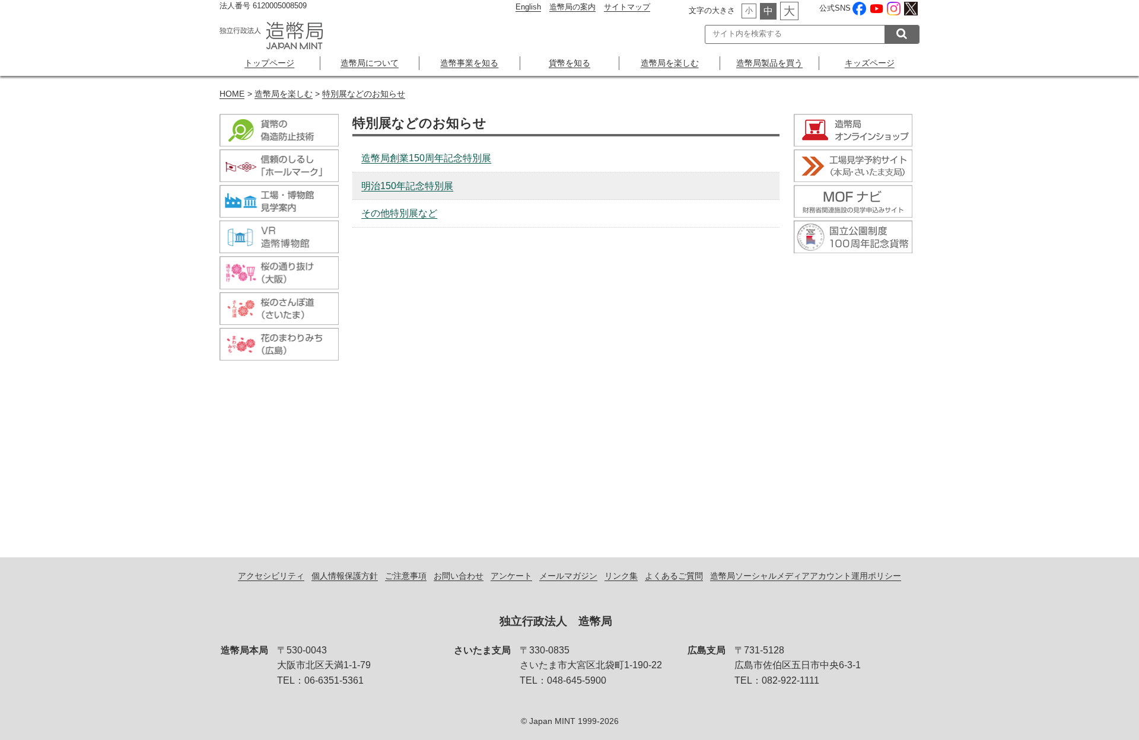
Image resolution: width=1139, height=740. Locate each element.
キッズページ (870, 63)
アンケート (511, 575)
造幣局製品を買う (769, 63)
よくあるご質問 (674, 575)
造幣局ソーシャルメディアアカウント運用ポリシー (805, 575)
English (528, 6)
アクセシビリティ (271, 575)
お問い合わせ (458, 575)
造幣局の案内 (572, 6)
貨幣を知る (569, 63)
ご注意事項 (406, 575)
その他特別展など (399, 213)
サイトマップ (627, 6)
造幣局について (370, 63)
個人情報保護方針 (344, 575)
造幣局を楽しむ (670, 63)
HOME (231, 94)
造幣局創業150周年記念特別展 (426, 158)
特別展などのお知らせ (363, 94)
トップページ (269, 63)
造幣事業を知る (469, 63)
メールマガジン (568, 575)
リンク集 (621, 575)
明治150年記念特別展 (407, 186)
